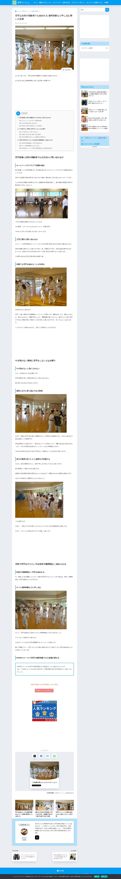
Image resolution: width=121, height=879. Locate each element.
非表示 (24, 113)
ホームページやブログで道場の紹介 (30, 120)
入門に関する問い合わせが (28, 123)
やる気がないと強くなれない (28, 131)
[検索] (107, 10)
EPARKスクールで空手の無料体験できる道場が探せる (35, 148)
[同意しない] (119, 876)
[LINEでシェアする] (54, 756)
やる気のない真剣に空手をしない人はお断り (32, 129)
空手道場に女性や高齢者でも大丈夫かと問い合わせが (34, 117)
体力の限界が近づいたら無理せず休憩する (32, 137)
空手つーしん (23, 2)
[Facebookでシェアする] (41, 756)
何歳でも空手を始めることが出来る (30, 125)
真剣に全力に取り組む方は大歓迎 (30, 134)
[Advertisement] (44, 95)
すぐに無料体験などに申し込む (29, 145)
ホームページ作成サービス (94, 2)
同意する (97, 876)
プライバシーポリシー (78, 2)
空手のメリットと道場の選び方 (64, 793)
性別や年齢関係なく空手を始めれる (30, 143)
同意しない (104, 876)
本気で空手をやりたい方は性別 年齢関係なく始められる (35, 140)
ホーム (36, 2)
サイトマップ (57, 2)
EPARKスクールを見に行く (44, 690)
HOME (61, 871)
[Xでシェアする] (34, 756)
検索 (107, 2)
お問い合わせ (66, 2)
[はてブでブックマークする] (48, 756)
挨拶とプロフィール (45, 2)
